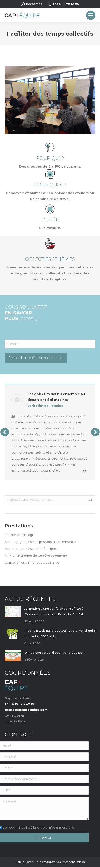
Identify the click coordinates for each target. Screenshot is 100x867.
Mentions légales (74, 862)
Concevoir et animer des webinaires (32, 562)
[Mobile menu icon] (90, 15)
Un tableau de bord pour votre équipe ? (54, 652)
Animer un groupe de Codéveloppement (36, 555)
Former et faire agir (19, 535)
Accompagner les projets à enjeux (31, 548)
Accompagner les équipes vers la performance (40, 542)
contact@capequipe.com (26, 710)
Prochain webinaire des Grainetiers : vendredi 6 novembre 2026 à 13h (59, 633)
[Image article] (13, 611)
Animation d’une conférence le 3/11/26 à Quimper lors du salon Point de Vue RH (53, 611)
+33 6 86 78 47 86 (66, 4)
